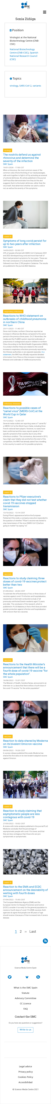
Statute (25, 992)
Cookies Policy (25, 1076)
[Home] (25, 5)
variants (37, 85)
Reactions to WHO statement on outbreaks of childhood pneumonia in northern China (24, 319)
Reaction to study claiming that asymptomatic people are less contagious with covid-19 (22, 814)
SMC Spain (8, 164)
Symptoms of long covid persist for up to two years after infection (24, 242)
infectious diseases (12, 403)
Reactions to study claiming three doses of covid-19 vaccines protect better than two (24, 581)
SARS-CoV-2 (25, 85)
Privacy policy (25, 1071)
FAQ (25, 1008)
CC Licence (25, 1003)
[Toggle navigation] (44, 12)
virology (14, 85)
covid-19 (7, 236)
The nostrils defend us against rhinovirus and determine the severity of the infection (22, 158)
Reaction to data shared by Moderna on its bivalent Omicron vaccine (25, 742)
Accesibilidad (25, 1082)
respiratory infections (13, 311)
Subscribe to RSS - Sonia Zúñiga (45, 940)
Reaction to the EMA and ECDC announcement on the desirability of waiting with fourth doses (25, 890)
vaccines (7, 574)
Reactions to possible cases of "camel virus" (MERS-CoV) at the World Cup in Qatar (22, 411)
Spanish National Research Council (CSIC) (24, 56)
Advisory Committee (25, 998)
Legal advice (25, 1066)
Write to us (25, 1029)
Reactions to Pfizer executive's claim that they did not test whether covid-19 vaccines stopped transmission (25, 501)
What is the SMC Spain (25, 987)
